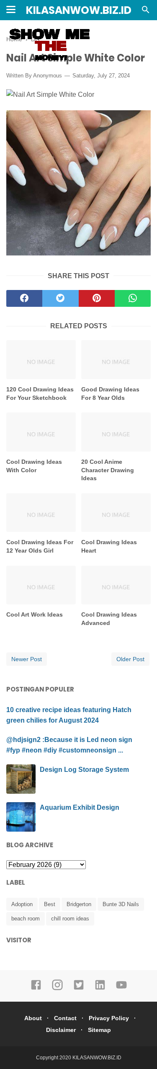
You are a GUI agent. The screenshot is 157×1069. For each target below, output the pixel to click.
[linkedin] (100, 988)
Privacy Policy (109, 1018)
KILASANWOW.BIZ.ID (78, 10)
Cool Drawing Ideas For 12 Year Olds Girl (39, 546)
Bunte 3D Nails (121, 904)
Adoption (22, 904)
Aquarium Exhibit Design (79, 807)
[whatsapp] (133, 298)
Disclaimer (61, 1029)
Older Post (130, 659)
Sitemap (99, 1029)
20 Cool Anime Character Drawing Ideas (107, 469)
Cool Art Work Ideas (34, 614)
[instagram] (57, 988)
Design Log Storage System (84, 769)
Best (49, 904)
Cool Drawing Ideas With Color (34, 465)
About (33, 1018)
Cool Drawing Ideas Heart (109, 546)
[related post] (41, 359)
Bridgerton (79, 904)
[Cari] (146, 12)
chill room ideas (70, 918)
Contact (65, 1018)
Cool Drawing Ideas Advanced (109, 618)
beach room (25, 918)
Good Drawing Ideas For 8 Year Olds (110, 393)
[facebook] (24, 298)
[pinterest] (97, 298)
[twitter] (60, 298)
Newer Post (26, 659)
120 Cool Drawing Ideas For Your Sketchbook (40, 393)
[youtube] (121, 988)
